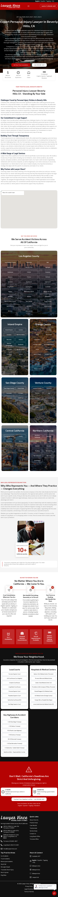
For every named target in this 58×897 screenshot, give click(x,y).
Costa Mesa (37, 339)
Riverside (9, 349)
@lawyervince (36, 870)
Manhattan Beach (29, 291)
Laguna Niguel (37, 354)
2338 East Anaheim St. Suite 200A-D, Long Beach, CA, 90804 (11, 836)
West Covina (47, 306)
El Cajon (21, 393)
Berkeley (49, 436)
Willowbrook (29, 311)
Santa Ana (37, 364)
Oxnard (37, 398)
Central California (9, 436)
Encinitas (9, 398)
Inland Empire (9, 329)
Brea (37, 334)
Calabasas (10, 272)
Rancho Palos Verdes (10, 301)
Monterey (9, 441)
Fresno (21, 436)
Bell (48, 262)
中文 (53, 1)
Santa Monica (10, 306)
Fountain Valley (37, 344)
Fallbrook (20, 398)
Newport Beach (49, 354)
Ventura (37, 407)
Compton (47, 272)
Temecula (9, 354)
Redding (37, 451)
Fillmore (37, 393)
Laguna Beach (49, 349)
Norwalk (10, 296)
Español (43, 1)
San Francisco (37, 455)
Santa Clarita (47, 301)
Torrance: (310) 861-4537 (10, 841)
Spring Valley (20, 403)
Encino (29, 277)
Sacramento (49, 451)
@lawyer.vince (36, 866)
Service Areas (33, 831)
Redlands (20, 344)
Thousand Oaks (49, 403)
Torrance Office (34, 839)
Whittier (10, 311)
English (37, 1)
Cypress (49, 339)
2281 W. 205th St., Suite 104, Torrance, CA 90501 (11, 827)
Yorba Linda (37, 368)
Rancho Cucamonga (9, 344)
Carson (29, 272)
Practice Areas (34, 823)
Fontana (9, 334)
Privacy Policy (29, 886)
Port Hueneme (49, 398)
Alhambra (29, 262)
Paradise (49, 446)
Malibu (10, 291)
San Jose (49, 455)
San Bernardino (21, 349)
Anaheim (49, 329)
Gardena (47, 277)
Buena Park (49, 334)
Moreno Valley (21, 334)
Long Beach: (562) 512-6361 (11, 845)
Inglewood (48, 281)
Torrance (29, 306)
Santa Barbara (21, 446)
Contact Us (33, 833)
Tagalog (48, 1)
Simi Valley (37, 403)
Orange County (37, 329)
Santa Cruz (9, 451)
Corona (21, 329)
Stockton (20, 451)
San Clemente (49, 359)
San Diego (9, 403)
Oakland (37, 446)
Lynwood (47, 286)
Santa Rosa (37, 460)
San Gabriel (29, 301)
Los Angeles (29, 286)
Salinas (21, 441)
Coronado (9, 393)
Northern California (37, 436)
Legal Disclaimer (29, 889)
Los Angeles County (10, 262)
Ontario (29, 296)
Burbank (48, 267)
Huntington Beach (49, 344)
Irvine (37, 349)
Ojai (49, 393)
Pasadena (47, 296)
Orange (37, 359)
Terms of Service (29, 891)
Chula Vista (21, 388)
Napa (49, 441)
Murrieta (9, 339)
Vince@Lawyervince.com (10, 849)
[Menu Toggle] (28, 6)
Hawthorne (29, 281)
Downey (10, 277)
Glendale (10, 281)
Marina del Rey (48, 291)
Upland (21, 354)
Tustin (49, 364)
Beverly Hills (29, 267)
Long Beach (10, 286)
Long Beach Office (35, 836)
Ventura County (37, 388)
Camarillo (49, 388)
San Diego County (9, 388)
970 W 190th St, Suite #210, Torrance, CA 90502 (11, 831)
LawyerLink (35, 877)
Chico (37, 441)
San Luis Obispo (9, 446)
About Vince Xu (34, 820)
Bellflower (10, 267)
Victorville (9, 359)
